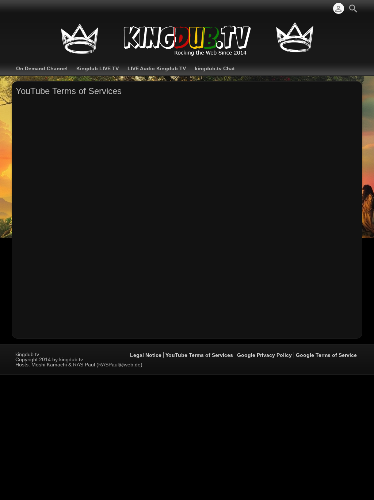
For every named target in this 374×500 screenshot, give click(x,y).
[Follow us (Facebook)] (19, 8)
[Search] (353, 8)
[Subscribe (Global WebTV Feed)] (30, 8)
